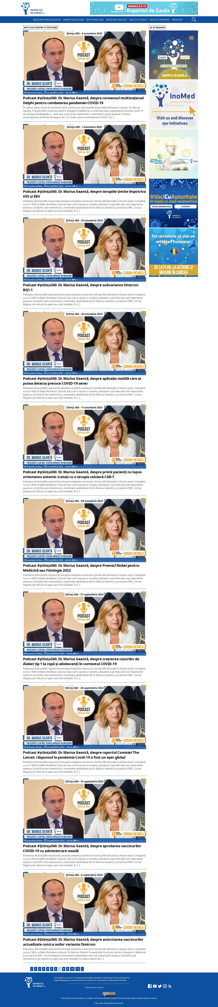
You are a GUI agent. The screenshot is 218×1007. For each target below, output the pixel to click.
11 (77, 969)
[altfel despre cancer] (173, 177)
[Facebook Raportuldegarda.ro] (150, 987)
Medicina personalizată (47, 19)
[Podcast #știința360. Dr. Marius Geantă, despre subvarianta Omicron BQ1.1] (84, 249)
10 (72, 969)
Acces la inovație (159, 19)
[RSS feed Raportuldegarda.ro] (170, 987)
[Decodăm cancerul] (173, 128)
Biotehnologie (95, 19)
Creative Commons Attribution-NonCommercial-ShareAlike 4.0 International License (121, 998)
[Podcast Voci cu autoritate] (173, 226)
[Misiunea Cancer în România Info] (173, 276)
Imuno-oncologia (73, 19)
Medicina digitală (116, 19)
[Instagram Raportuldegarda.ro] (165, 987)
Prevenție (177, 19)
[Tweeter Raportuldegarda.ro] (160, 987)
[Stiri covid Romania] (173, 78)
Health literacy (138, 19)
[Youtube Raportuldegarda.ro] (155, 987)
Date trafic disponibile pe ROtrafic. (109, 1003)
